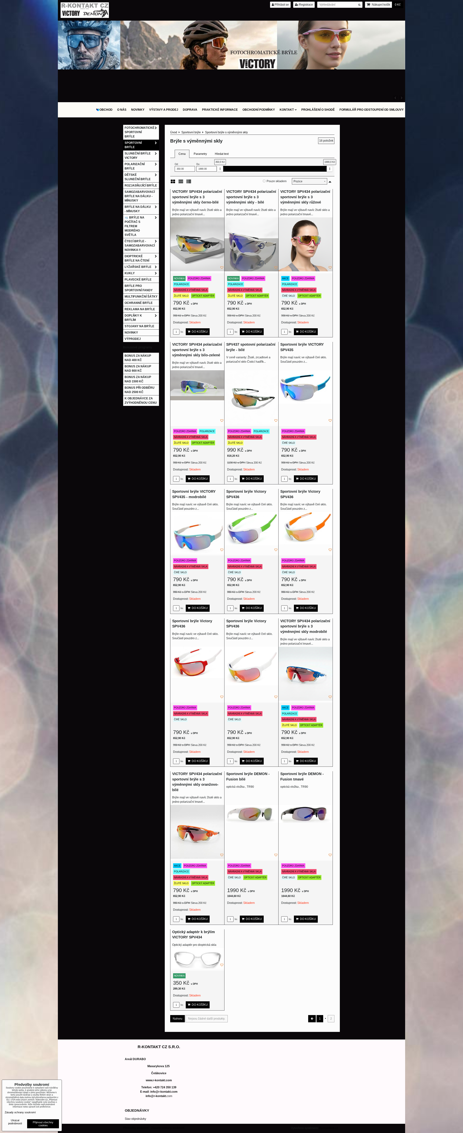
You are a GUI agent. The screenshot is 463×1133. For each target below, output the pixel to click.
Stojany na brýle (139, 326)
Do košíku (199, 331)
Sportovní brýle (133, 145)
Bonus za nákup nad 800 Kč (138, 368)
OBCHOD (105, 109)
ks (181, 331)
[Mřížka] (173, 182)
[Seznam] (181, 182)
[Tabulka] (189, 182)
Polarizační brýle (135, 166)
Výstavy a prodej (163, 109)
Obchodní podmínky (259, 109)
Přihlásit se (281, 4)
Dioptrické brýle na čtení (137, 258)
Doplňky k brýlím (133, 317)
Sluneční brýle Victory (138, 155)
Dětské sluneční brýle (138, 177)
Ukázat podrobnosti (15, 1122)
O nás (121, 109)
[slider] (220, 169)
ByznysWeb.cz (328, 1128)
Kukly (130, 273)
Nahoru (177, 1018)
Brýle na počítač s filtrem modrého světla (134, 226)
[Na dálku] (231, 99)
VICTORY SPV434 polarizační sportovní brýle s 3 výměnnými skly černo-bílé (197, 197)
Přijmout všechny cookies (43, 1124)
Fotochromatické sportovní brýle (139, 132)
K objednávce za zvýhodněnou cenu (141, 400)
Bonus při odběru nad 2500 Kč (139, 390)
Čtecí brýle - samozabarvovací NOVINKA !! (140, 245)
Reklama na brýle (140, 309)
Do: (198, 164)
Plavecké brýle (138, 279)
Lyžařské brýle (138, 266)
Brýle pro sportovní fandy (139, 288)
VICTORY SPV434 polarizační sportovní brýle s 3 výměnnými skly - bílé (251, 197)
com (159, 1096)
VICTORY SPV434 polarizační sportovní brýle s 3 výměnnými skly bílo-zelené (197, 349)
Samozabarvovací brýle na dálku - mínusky (140, 196)
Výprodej (133, 338)
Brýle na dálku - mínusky (138, 209)
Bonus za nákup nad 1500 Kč (138, 379)
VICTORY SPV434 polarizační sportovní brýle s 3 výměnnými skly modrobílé (305, 626)
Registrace (305, 4)
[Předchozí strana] (312, 1018)
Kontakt (287, 109)
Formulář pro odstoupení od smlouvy (371, 109)
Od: (177, 164)
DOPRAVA (190, 109)
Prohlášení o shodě (318, 109)
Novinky (138, 109)
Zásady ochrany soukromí (167, 1127)
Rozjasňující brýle (141, 185)
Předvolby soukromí (135, 1127)
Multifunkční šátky (141, 296)
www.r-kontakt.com (159, 1080)
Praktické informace (220, 109)
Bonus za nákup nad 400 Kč (138, 358)
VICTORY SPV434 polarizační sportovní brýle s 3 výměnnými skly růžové (305, 197)
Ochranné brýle (139, 302)
